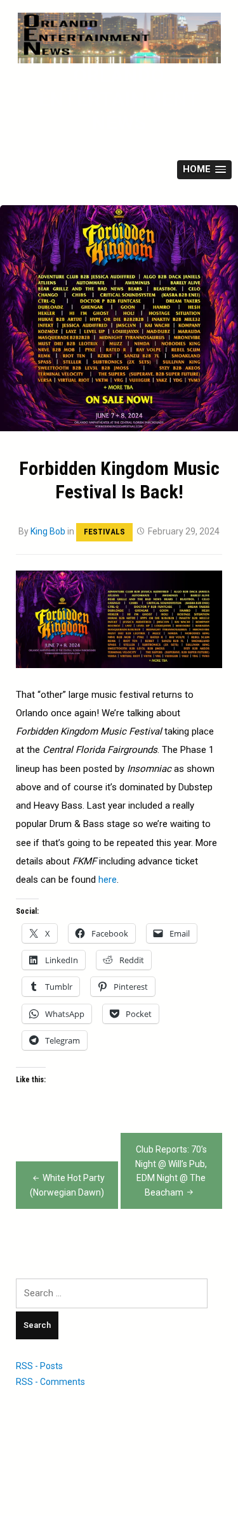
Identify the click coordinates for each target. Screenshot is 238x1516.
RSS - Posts (39, 1366)
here (107, 879)
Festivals (104, 531)
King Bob (47, 531)
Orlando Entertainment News (119, 99)
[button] (204, 170)
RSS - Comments (50, 1382)
